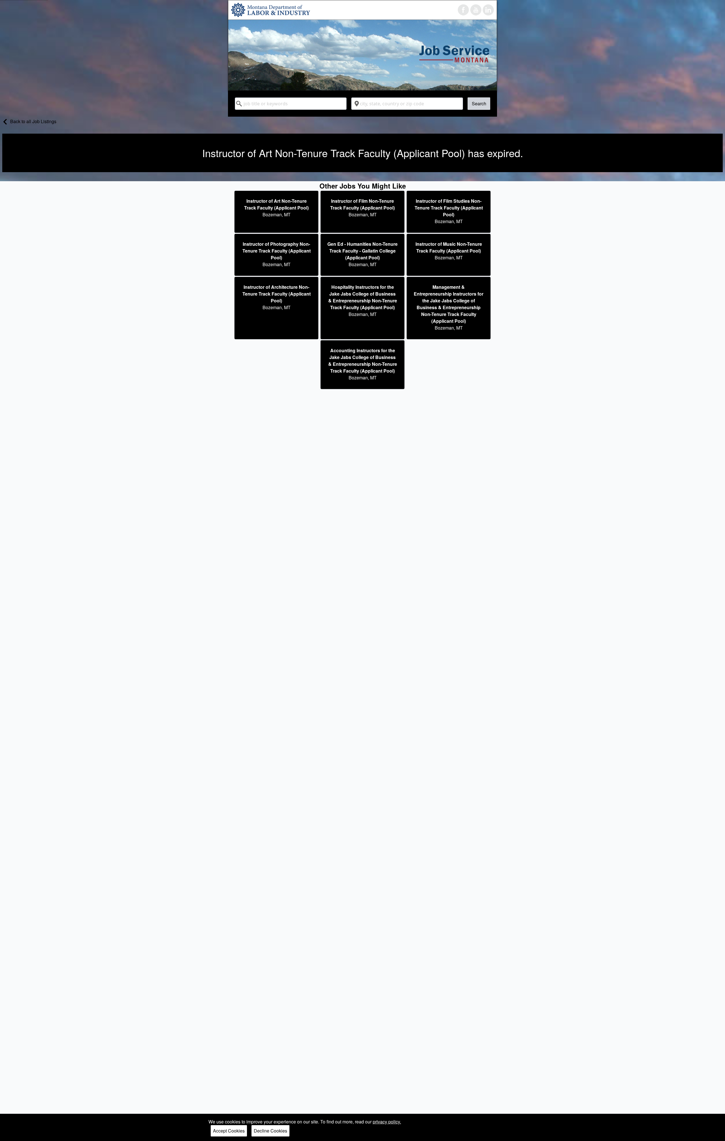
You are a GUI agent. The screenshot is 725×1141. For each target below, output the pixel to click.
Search (479, 103)
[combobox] (291, 103)
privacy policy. (387, 1121)
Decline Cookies (270, 1130)
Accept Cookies (229, 1130)
